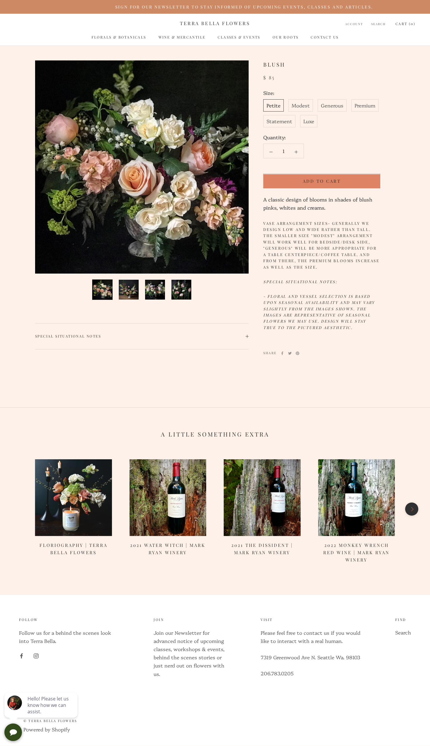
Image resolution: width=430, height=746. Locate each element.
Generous (332, 105)
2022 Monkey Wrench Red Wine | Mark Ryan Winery (356, 552)
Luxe (308, 121)
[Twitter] (290, 353)
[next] (411, 509)
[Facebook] (282, 353)
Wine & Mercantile (182, 37)
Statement (279, 121)
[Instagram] (36, 655)
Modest (301, 105)
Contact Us (324, 37)
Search (378, 24)
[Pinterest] (297, 353)
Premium (365, 105)
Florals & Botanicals (119, 37)
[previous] (18, 509)
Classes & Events (239, 37)
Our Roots (286, 37)
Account (354, 24)
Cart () (405, 23)
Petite (273, 105)
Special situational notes (68, 336)
